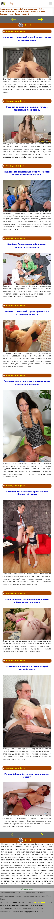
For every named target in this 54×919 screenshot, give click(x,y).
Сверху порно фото (15, 31)
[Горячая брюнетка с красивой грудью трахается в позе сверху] (27, 129)
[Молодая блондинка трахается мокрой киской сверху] (27, 711)
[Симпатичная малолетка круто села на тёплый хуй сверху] (27, 536)
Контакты (27, 889)
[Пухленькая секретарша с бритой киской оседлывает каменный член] (27, 196)
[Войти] (11, 4)
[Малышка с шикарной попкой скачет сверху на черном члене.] (27, 62)
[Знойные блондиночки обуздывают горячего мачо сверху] (27, 269)
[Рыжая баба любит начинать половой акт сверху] (27, 798)
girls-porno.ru (39, 902)
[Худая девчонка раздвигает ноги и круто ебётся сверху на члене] (27, 624)
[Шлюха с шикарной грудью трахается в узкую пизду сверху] (27, 336)
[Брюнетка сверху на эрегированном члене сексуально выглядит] (27, 426)
